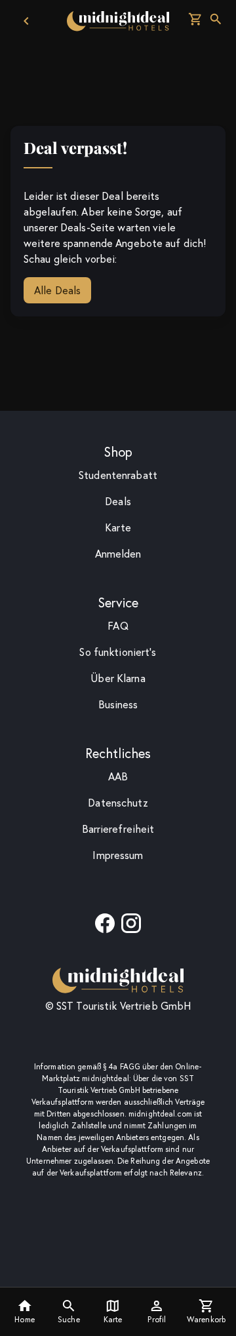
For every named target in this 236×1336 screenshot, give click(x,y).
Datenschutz (118, 802)
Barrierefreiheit (118, 828)
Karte (113, 1319)
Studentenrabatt (118, 475)
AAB (118, 776)
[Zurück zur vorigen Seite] (26, 21)
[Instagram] (131, 927)
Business (118, 704)
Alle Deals (57, 290)
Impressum (117, 855)
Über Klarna (117, 678)
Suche (69, 1319)
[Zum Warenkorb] (195, 21)
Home (24, 1319)
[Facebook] (105, 927)
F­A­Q (118, 625)
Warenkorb (206, 1319)
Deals (118, 501)
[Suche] (215, 21)
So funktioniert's (117, 651)
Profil (157, 1319)
